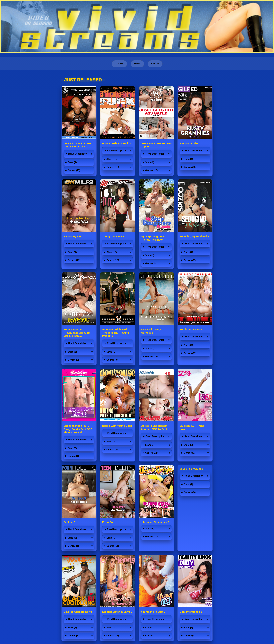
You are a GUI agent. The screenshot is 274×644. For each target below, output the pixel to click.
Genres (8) (73, 360)
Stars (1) (72, 162)
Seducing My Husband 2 (194, 236)
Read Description (77, 154)
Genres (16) (112, 167)
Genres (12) (74, 456)
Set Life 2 (69, 522)
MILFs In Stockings (191, 468)
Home (137, 64)
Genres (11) (190, 353)
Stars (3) (72, 448)
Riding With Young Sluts (117, 425)
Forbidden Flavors (191, 329)
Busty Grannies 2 (190, 143)
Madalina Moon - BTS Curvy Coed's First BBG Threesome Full (78, 429)
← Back (119, 64)
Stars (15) (111, 252)
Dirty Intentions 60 (191, 611)
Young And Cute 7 (113, 236)
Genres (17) (74, 170)
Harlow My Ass (73, 236)
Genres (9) (150, 263)
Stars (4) (188, 159)
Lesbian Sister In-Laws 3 (117, 611)
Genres (155, 64)
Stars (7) (149, 627)
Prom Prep (108, 522)
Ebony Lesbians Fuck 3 (116, 143)
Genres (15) (190, 167)
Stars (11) (111, 159)
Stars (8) (188, 445)
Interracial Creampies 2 (155, 522)
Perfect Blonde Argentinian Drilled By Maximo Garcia (77, 332)
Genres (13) (190, 635)
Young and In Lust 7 (153, 611)
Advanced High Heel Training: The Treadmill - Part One (117, 332)
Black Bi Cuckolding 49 (78, 611)
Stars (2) (149, 162)
